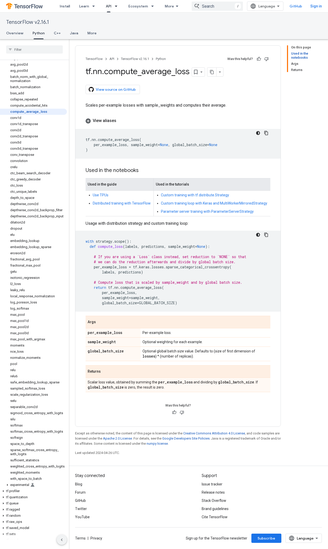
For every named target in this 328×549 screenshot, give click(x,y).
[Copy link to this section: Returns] (106, 372)
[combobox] (217, 6)
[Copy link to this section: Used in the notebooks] (144, 171)
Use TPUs (100, 195)
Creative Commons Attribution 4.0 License (214, 433)
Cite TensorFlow (215, 517)
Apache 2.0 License (117, 438)
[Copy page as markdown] (212, 72)
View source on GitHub (116, 89)
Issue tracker (212, 484)
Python (39, 33)
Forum (80, 492)
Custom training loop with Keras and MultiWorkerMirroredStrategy (214, 203)
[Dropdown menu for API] (117, 6)
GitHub (296, 6)
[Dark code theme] (258, 133)
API (108, 6)
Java (74, 33)
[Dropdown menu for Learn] (95, 6)
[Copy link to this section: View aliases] (121, 121)
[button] (33, 485)
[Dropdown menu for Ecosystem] (154, 6)
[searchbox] (34, 49)
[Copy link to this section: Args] (101, 322)
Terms (80, 538)
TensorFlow (94, 59)
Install (65, 6)
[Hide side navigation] (62, 540)
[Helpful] (259, 59)
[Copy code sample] (266, 133)
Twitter (81, 509)
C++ (57, 33)
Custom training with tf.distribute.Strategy (195, 195)
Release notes (213, 492)
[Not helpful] (266, 59)
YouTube (82, 517)
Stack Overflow (214, 501)
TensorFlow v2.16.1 (27, 22)
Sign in (316, 6)
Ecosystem (138, 6)
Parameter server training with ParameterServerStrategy (207, 211)
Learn (84, 6)
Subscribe (266, 538)
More (169, 6)
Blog (78, 484)
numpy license (157, 443)
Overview (14, 33)
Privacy (96, 538)
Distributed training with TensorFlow (122, 203)
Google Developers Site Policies (186, 438)
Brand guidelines (215, 509)
